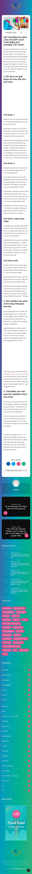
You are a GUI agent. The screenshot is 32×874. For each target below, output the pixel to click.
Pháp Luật (7, 635)
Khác (25, 620)
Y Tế (4, 654)
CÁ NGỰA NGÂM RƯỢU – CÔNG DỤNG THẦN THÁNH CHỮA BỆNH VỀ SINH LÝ (20, 582)
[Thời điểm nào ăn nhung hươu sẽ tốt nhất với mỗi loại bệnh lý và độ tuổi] (5, 564)
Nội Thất (20, 631)
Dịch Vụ (15, 616)
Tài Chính (6, 650)
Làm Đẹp (6, 627)
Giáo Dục (6, 620)
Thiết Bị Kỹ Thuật (20, 639)
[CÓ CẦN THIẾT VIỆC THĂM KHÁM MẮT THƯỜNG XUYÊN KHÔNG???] (5, 590)
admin (16, 490)
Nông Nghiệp (8, 631)
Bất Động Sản (19, 608)
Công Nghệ (21, 612)
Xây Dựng (23, 650)
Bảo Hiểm (6, 608)
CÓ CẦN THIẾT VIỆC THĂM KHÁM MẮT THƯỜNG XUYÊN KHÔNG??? (19, 591)
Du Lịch (6, 616)
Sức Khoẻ (6, 639)
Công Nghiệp (8, 612)
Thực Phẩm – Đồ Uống (10, 776)
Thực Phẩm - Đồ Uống (11, 646)
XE (15, 650)
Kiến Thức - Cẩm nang (11, 623)
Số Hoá (17, 635)
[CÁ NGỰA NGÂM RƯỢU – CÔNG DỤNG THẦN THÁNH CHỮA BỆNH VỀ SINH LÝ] (5, 581)
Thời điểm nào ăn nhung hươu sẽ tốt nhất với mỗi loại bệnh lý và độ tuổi (20, 565)
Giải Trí (16, 620)
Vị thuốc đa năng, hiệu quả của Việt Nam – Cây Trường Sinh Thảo (20, 574)
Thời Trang (18, 642)
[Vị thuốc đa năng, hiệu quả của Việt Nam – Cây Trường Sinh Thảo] (5, 572)
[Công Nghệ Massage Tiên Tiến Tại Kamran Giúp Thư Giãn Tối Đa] (5, 555)
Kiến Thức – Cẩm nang (10, 716)
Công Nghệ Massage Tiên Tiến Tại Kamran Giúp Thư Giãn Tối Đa (20, 556)
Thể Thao (6, 642)
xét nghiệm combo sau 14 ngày (18, 374)
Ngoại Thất (18, 627)
